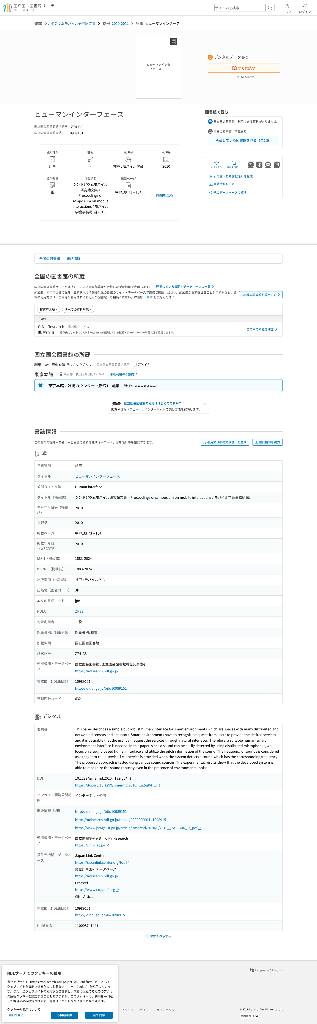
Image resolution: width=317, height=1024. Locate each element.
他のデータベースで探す (230, 192)
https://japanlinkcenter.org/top (100, 862)
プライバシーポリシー (136, 1010)
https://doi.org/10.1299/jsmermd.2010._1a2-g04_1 (115, 785)
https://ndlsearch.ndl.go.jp (96, 670)
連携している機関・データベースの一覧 (183, 286)
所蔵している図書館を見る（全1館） (244, 140)
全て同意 (99, 1015)
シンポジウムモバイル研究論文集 (70, 23)
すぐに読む (246, 68)
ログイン (305, 11)
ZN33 (79, 611)
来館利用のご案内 (122, 374)
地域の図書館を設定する (259, 295)
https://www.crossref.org (95, 889)
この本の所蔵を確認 (260, 329)
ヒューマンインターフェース (97, 476)
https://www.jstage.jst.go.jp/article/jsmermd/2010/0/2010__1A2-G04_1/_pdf (136, 827)
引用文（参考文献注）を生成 (233, 176)
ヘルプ (286, 11)
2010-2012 (120, 23)
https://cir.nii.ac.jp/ (90, 845)
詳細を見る (164, 195)
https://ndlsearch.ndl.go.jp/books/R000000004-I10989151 (121, 819)
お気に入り (216, 167)
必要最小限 (64, 1015)
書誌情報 (73, 258)
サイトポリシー (167, 1010)
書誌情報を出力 (224, 184)
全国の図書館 (49, 258)
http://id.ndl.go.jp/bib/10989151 (101, 688)
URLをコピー (233, 167)
